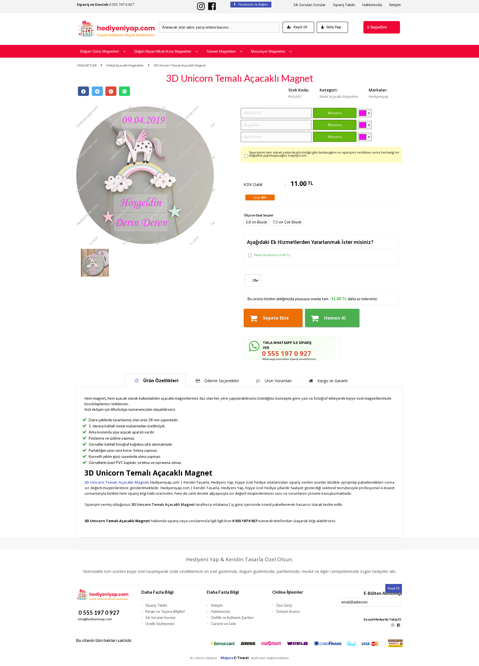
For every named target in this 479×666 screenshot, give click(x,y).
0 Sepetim (377, 27)
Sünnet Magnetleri (221, 51)
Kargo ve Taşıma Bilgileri (165, 611)
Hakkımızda (372, 5)
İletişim (395, 5)
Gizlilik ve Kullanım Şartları (232, 617)
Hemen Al (335, 318)
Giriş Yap (333, 27)
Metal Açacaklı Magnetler (125, 65)
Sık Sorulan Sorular (309, 5)
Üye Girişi (284, 605)
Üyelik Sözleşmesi (160, 623)
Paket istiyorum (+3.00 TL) (272, 255)
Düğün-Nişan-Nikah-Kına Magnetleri (162, 51)
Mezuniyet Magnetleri (268, 51)
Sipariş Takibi (344, 5)
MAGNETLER (87, 65)
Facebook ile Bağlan (253, 4)
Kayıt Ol (300, 27)
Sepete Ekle (276, 318)
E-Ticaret (241, 658)
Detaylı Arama (288, 611)
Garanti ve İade (223, 623)
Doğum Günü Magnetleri (99, 51)
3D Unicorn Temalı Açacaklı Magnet (180, 65)
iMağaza (226, 658)
